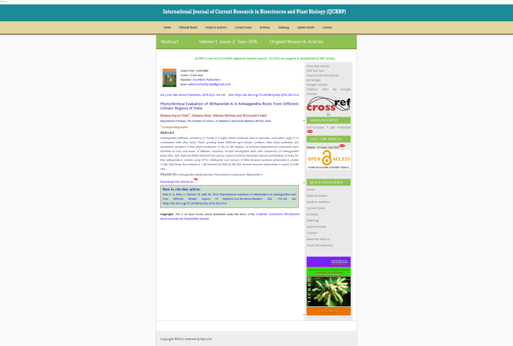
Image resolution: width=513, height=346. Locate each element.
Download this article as (177, 182)
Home (167, 27)
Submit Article (305, 27)
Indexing (283, 27)
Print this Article (318, 66)
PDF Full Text (315, 71)
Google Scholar (317, 84)
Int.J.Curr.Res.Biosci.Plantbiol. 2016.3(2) (187, 95)
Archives (265, 27)
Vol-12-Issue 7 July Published (329, 127)
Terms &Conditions (320, 245)
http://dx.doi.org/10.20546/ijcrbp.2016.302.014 (266, 95)
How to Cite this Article (322, 75)
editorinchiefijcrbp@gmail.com (209, 84)
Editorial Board (188, 27)
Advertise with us (318, 239)
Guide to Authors (216, 27)
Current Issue (243, 27)
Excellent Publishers (206, 79)
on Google (314, 80)
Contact (327, 27)
